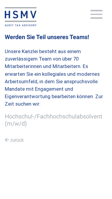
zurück (17, 140)
